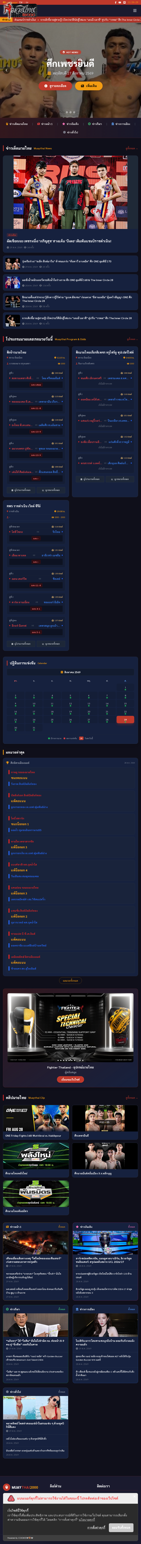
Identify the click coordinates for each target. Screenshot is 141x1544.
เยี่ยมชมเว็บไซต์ (70, 1079)
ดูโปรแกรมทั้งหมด (22, 490)
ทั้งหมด (61, 1226)
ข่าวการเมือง (122, 123)
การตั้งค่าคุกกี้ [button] (96, 1527)
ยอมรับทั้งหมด (121, 1527)
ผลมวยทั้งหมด (70, 980)
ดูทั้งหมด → (132, 148)
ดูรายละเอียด (57, 86)
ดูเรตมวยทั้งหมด (52, 490)
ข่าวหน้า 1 (47, 123)
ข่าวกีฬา (97, 123)
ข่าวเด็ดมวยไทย (19, 123)
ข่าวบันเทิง (73, 123)
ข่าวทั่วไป (72, 132)
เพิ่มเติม (91, 86)
